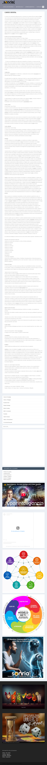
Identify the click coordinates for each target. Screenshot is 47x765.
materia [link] (29, 79)
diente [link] (41, 16)
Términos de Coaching (7, 471)
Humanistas (9, 755)
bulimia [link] (30, 378)
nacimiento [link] (7, 172)
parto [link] (32, 172)
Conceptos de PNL (6, 473)
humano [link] (17, 303)
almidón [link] (14, 200)
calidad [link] (38, 191)
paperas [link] (34, 168)
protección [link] (27, 186)
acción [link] (17, 213)
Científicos (4, 754)
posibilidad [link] (30, 52)
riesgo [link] (22, 141)
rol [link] (12, 158)
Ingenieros (8, 754)
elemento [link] (33, 182)
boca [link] (41, 200)
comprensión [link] (12, 73)
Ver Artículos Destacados (7, 422)
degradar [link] (10, 200)
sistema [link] (18, 214)
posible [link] (19, 349)
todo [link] (21, 44)
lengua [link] (20, 155)
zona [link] (29, 157)
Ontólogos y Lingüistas (7, 476)
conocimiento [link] (15, 357)
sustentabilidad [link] (26, 101)
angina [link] (21, 33)
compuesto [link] (21, 79)
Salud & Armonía (6, 416)
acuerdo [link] (24, 200)
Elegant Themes (9, 763)
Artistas (3, 752)
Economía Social (6, 402)
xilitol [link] (38, 371)
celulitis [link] (13, 33)
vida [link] (31, 55)
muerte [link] (39, 28)
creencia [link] (16, 276)
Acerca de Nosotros (8, 6)
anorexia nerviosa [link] (24, 378)
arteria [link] (31, 98)
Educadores (4, 755)
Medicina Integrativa (7, 479)
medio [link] (17, 273)
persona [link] (17, 52)
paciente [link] (6, 193)
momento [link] (34, 42)
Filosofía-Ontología (6, 405)
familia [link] (28, 231)
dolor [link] (25, 47)
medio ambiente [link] (22, 287)
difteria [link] (7, 169)
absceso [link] (6, 33)
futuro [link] (33, 132)
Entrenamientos (29, 6)
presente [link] (19, 199)
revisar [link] (6, 64)
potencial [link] (6, 259)
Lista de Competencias (7, 474)
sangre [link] (6, 100)
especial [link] (6, 41)
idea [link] (41, 56)
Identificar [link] (6, 349)
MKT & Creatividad (7, 411)
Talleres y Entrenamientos (7, 419)
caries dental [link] (15, 22)
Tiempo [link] (6, 177)
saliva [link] (18, 27)
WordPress (20, 763)
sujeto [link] (33, 123)
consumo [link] (26, 375)
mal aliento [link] (20, 330)
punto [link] (25, 42)
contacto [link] (11, 92)
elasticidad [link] (22, 83)
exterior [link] (18, 140)
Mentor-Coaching (6, 408)
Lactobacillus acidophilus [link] (18, 109)
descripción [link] (36, 73)
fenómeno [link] (6, 112)
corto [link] (36, 352)
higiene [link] (35, 22)
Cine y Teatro (8, 752)
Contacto (39, 6)
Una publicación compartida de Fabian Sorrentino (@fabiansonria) (18, 546)
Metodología (19, 6)
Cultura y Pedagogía (7, 399)
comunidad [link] (32, 219)
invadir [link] (38, 118)
